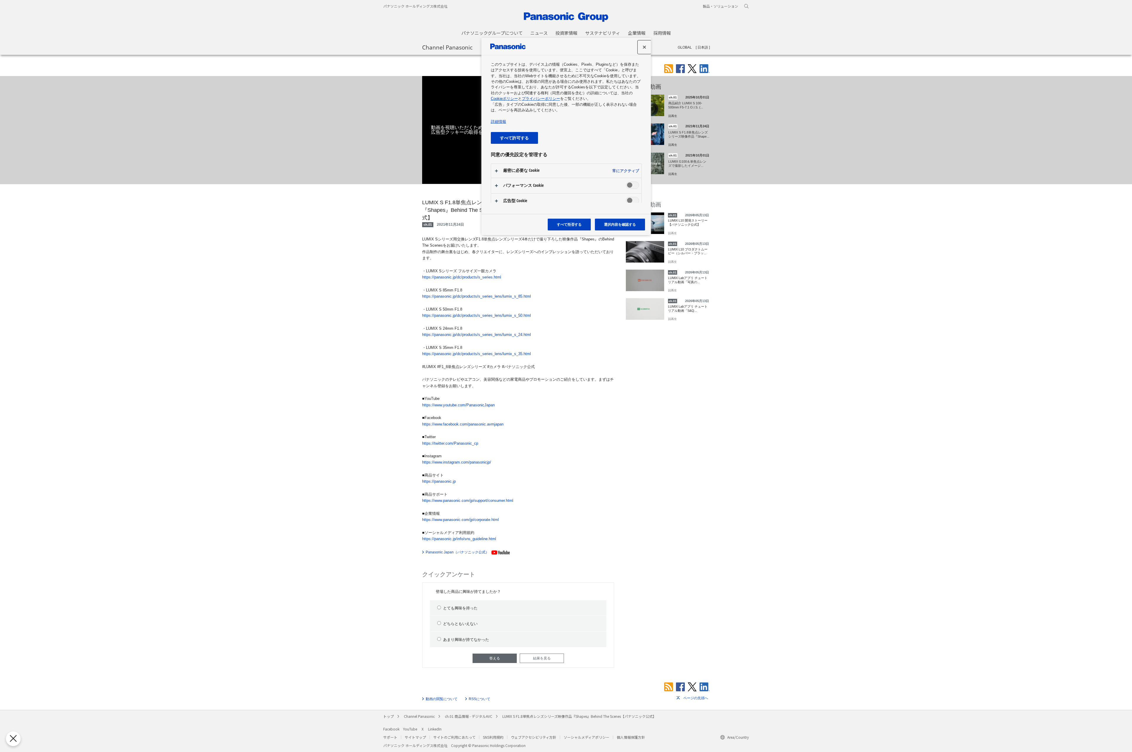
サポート (390, 737)
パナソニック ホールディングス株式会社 (415, 6)
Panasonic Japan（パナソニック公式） (457, 552)
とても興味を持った (460, 608)
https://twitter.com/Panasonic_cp (450, 443)
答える (494, 658)
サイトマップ (415, 737)
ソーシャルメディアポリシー (586, 737)
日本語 (702, 47)
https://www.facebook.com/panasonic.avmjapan (463, 424)
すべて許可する (514, 138)
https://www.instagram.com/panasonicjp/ (456, 462)
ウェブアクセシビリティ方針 (533, 737)
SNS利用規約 (493, 737)
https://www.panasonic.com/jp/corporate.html (460, 519)
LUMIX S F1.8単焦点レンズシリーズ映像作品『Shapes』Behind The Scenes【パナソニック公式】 (579, 716)
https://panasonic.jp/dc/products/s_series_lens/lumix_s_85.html (476, 296)
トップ (388, 716)
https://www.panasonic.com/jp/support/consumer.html (467, 500)
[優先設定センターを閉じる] (13, 738)
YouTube (410, 728)
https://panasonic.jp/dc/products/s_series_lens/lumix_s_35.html (476, 354)
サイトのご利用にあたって (454, 737)
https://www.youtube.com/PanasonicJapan (458, 405)
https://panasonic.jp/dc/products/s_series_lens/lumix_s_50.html (476, 315)
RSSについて (479, 699)
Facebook (391, 728)
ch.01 (428, 224)
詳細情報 (498, 121)
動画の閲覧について (442, 699)
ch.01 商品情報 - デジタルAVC (468, 716)
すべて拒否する (569, 224)
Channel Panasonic (447, 47)
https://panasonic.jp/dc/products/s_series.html (461, 277)
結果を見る (542, 658)
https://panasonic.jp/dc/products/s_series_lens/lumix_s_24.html (476, 334)
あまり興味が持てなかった (466, 639)
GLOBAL (685, 47)
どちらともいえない (460, 623)
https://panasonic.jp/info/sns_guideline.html (459, 539)
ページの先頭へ (695, 698)
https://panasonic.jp (439, 481)
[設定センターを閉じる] (644, 47)
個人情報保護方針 (631, 737)
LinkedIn (435, 728)
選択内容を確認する (620, 224)
